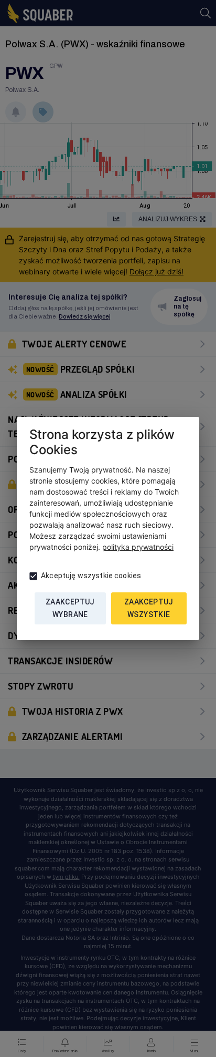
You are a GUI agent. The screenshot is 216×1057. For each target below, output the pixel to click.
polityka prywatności (138, 546)
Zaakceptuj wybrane (70, 608)
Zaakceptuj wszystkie (149, 608)
